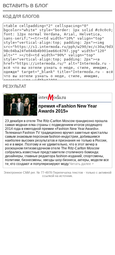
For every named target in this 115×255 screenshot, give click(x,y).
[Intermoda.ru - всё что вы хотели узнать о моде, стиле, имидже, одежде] (52, 100)
